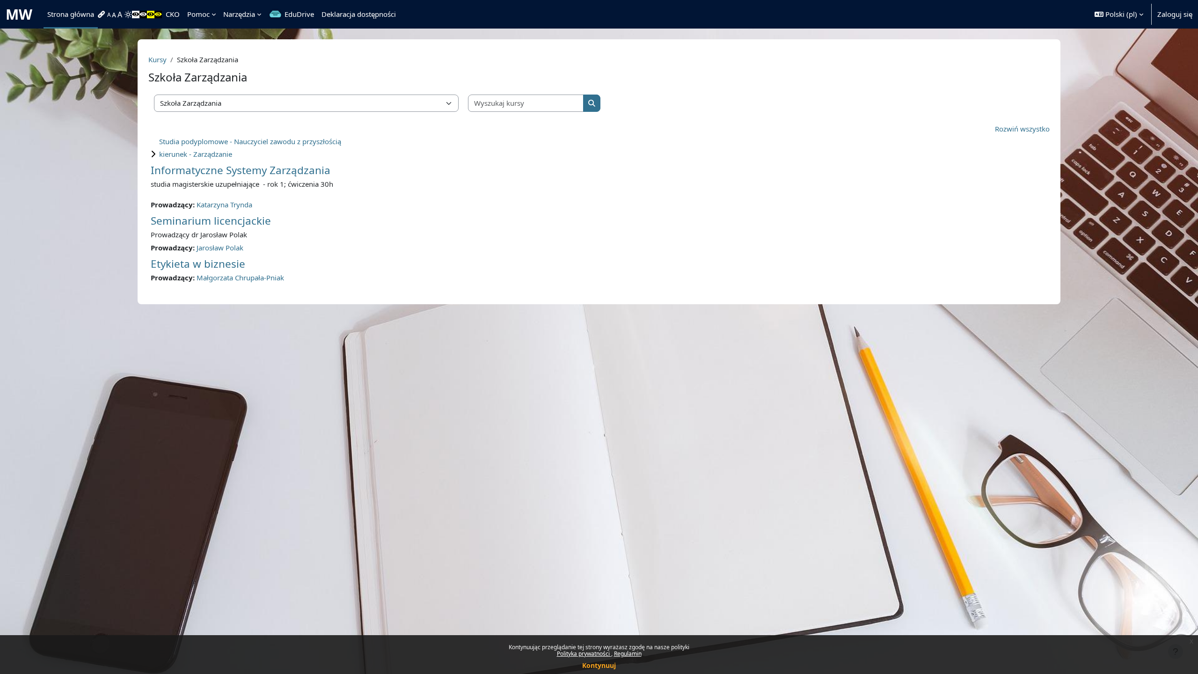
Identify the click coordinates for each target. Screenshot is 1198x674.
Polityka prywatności (584, 654)
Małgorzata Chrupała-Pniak (240, 277)
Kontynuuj (599, 665)
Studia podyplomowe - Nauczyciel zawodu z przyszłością (250, 141)
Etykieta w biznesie (198, 263)
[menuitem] (102, 14)
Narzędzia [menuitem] (239, 14)
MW (19, 14)
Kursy (157, 59)
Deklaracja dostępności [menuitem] (358, 14)
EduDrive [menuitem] (299, 14)
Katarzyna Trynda (224, 204)
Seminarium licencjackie (211, 220)
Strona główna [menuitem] (70, 14)
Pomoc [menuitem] (198, 14)
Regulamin (628, 654)
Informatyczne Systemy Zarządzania (240, 170)
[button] (1118, 14)
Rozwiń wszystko (1022, 128)
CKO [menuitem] (173, 14)
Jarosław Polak (220, 247)
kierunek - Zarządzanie (195, 154)
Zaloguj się (1174, 14)
